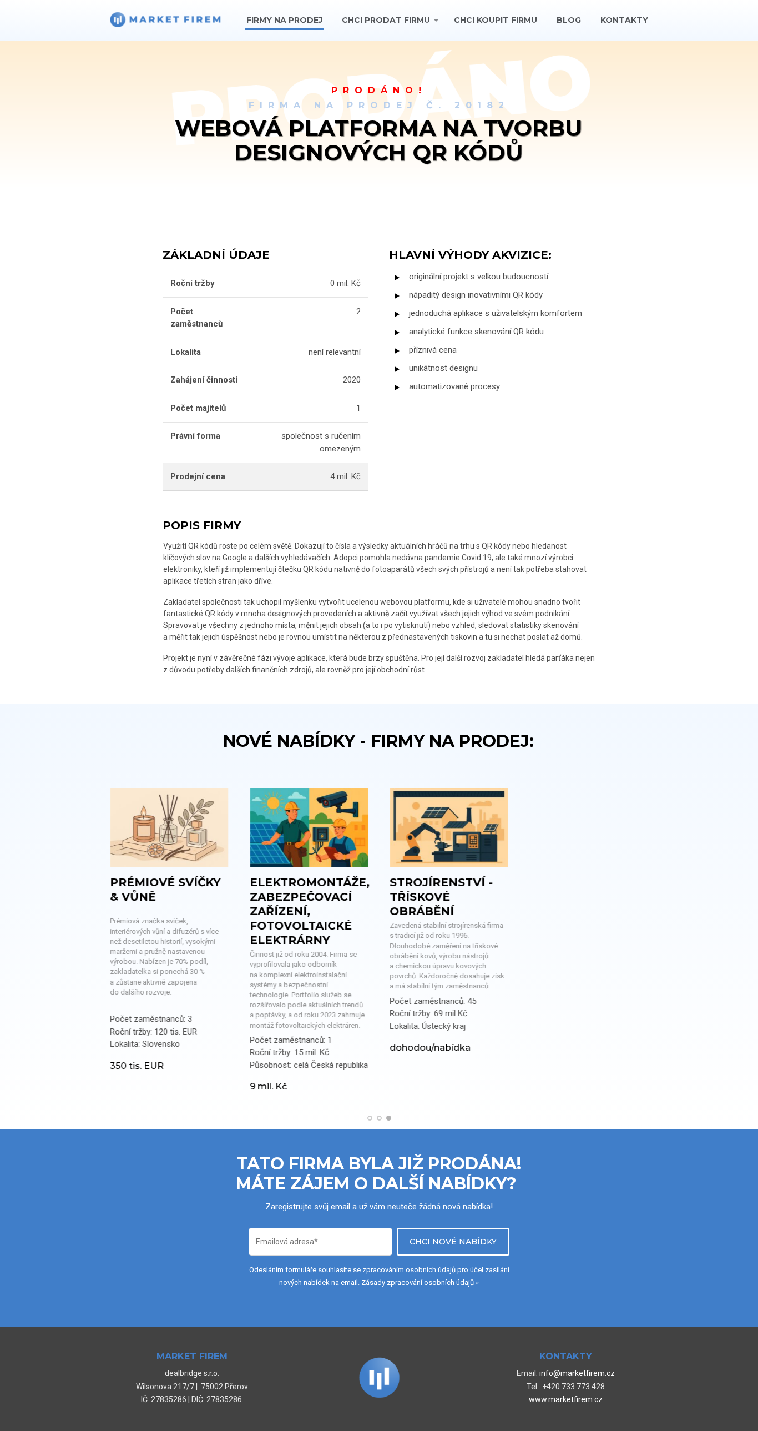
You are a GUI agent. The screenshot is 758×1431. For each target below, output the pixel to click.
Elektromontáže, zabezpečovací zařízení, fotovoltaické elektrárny (310, 911)
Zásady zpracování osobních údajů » (420, 1282)
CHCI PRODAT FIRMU (386, 20)
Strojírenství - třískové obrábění (441, 897)
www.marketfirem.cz (566, 1399)
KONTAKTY (624, 20)
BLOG (569, 20)
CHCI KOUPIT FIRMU (495, 20)
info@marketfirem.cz (577, 1373)
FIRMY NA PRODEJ (284, 20)
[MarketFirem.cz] (165, 20)
